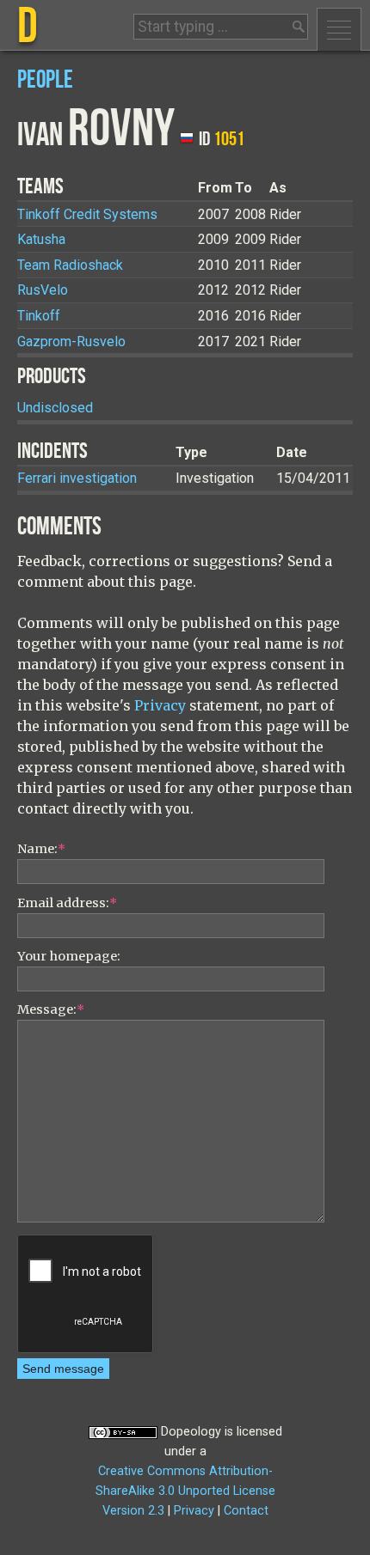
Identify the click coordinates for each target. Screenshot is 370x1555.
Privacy (160, 705)
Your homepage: (68, 956)
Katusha (41, 239)
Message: (50, 1009)
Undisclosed (55, 407)
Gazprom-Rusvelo (71, 341)
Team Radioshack (70, 265)
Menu (339, 29)
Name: (41, 849)
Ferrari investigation (77, 478)
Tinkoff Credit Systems (87, 214)
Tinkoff (38, 316)
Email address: (67, 903)
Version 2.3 (133, 1510)
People (45, 80)
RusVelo (42, 290)
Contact (246, 1510)
